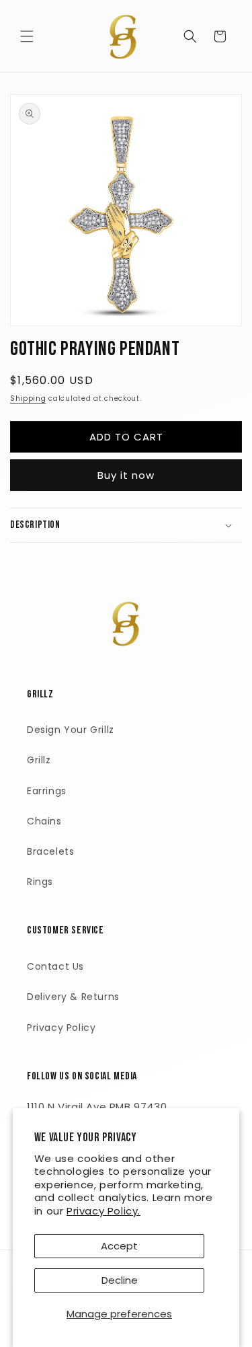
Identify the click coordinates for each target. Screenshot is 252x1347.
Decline (119, 1280)
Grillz (39, 760)
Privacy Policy (61, 1027)
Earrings (47, 791)
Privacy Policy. (103, 1211)
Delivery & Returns (73, 996)
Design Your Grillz (70, 729)
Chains (44, 821)
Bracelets (50, 851)
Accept (119, 1246)
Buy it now (126, 475)
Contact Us (55, 966)
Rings (40, 881)
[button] (27, 36)
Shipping (28, 398)
